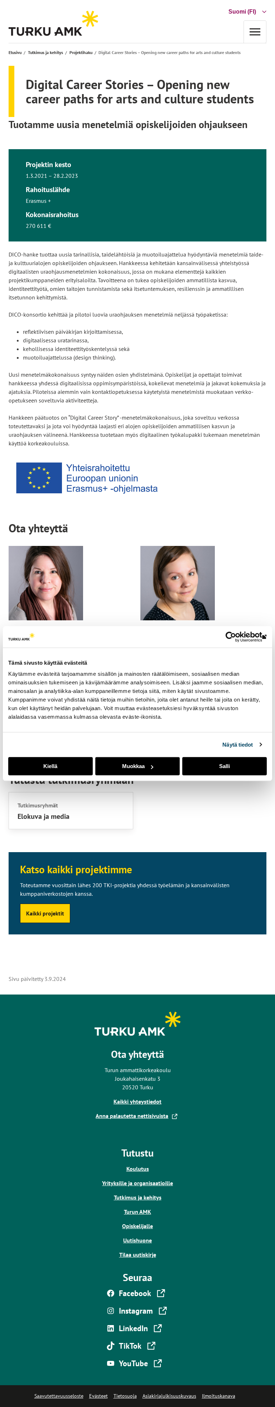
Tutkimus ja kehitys (45, 52)
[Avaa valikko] (254, 31)
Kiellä (50, 766)
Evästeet (98, 1396)
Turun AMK (137, 1211)
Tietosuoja (125, 1396)
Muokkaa (133, 766)
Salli (224, 766)
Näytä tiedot (237, 745)
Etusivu (15, 52)
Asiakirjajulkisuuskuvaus (169, 1396)
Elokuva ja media (43, 816)
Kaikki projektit (45, 913)
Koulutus (137, 1168)
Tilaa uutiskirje (137, 1254)
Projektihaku (80, 52)
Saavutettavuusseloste (58, 1396)
